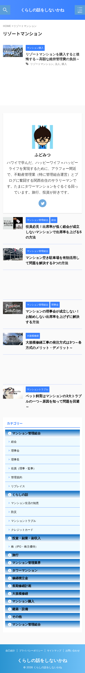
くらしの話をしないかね (42, 10)
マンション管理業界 (26, 563)
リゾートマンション (41, 63)
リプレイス (18, 486)
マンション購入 (23, 601)
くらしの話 (20, 494)
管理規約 (16, 477)
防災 (14, 512)
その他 (17, 617)
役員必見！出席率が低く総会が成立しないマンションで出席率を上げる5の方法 (54, 232)
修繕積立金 (20, 578)
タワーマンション (25, 570)
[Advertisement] (42, 286)
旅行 (15, 555)
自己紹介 (10, 650)
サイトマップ (54, 650)
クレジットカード (22, 529)
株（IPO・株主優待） (24, 546)
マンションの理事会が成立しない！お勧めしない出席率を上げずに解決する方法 (52, 316)
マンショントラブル (23, 520)
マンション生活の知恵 (25, 503)
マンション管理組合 (26, 433)
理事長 (15, 459)
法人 (57, 63)
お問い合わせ (72, 650)
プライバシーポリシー (31, 650)
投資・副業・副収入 (26, 538)
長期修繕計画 (21, 586)
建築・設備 (20, 609)
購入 (64, 63)
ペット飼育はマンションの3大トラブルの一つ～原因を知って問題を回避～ (54, 401)
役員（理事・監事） (23, 468)
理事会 (15, 450)
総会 (14, 441)
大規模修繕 (20, 593)
